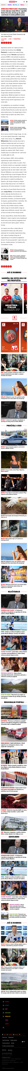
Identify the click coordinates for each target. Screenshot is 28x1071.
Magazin (7, 1013)
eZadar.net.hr (16, 1062)
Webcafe (7, 1016)
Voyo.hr (11, 1054)
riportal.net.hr (13, 1060)
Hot (6, 1009)
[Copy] (11, 43)
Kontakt (12, 1043)
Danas (7, 1002)
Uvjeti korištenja (5, 1040)
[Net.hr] (10, 1050)
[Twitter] (4, 43)
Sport (7, 1005)
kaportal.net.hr (18, 1059)
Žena (6, 1020)
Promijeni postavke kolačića (8, 1046)
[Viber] (8, 43)
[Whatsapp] (6, 43)
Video (7, 1024)
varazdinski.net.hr (5, 1060)
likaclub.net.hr (5, 1064)
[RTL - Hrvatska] (4, 1050)
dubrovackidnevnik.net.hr (7, 1062)
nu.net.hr (21, 1062)
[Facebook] (2, 43)
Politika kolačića (13, 1040)
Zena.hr (7, 1054)
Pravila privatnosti (6, 1043)
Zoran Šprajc (17, 39)
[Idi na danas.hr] (13, 1)
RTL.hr (3, 1054)
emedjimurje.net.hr (6, 1059)
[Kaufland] (14, 318)
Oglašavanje (11, 1037)
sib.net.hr (12, 1059)
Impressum (4, 1037)
